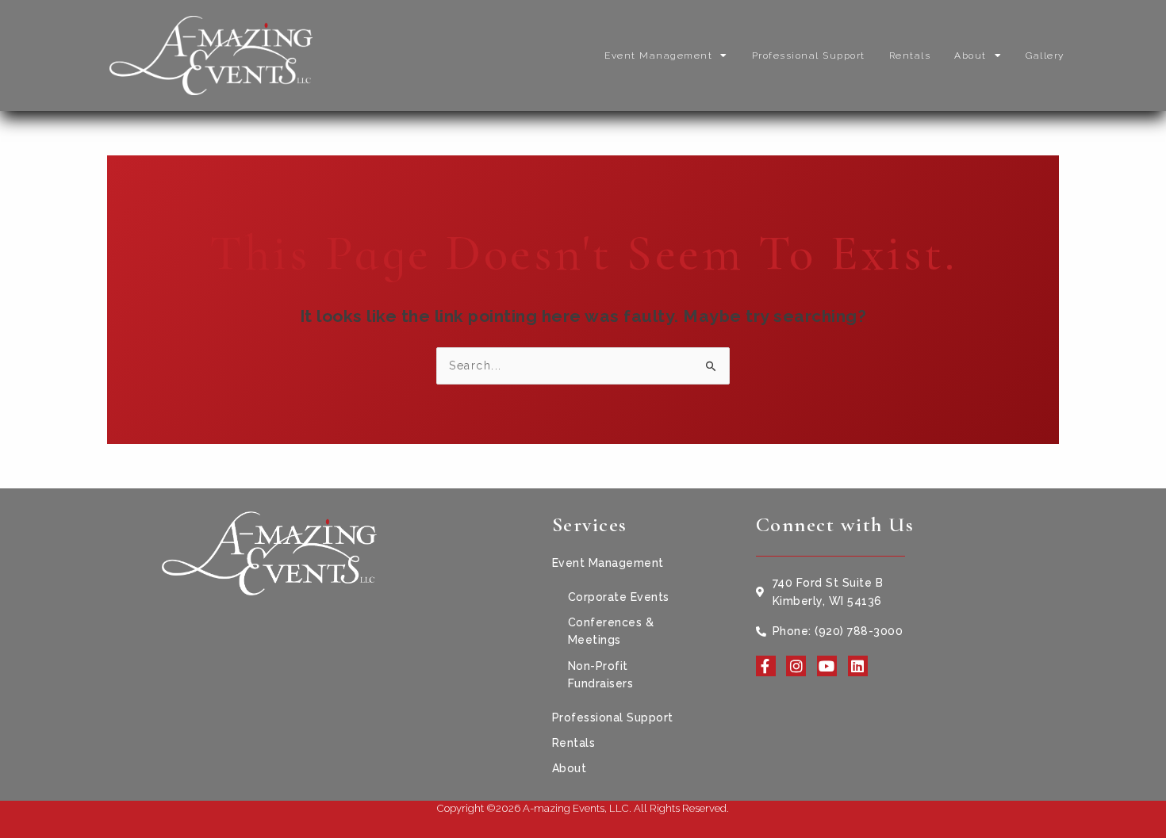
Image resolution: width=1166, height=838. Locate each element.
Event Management (658, 55)
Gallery (1045, 55)
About (970, 55)
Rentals (910, 55)
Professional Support (808, 55)
